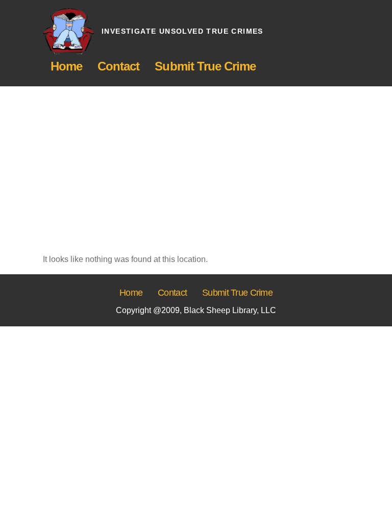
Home (66, 66)
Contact (118, 66)
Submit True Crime (205, 66)
